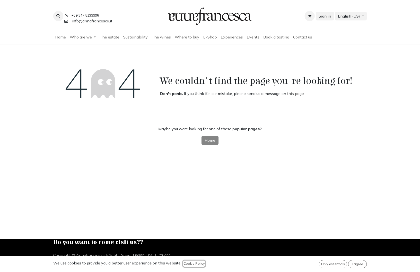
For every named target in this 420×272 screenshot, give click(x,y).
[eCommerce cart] (310, 16)
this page (295, 93)
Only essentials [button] (333, 264)
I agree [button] (357, 264)
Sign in (325, 16)
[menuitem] (60, 37)
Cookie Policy (194, 263)
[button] (58, 16)
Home (210, 140)
